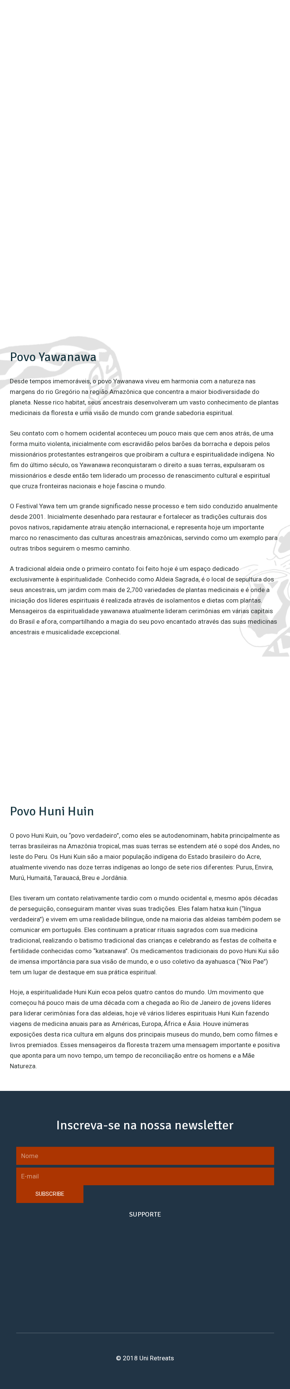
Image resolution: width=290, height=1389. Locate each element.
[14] (207, 292)
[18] (145, 168)
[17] (83, 168)
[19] (207, 168)
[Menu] (279, 18)
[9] (207, 230)
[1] (145, 230)
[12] (83, 292)
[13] (145, 292)
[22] (83, 230)
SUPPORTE (145, 1214)
